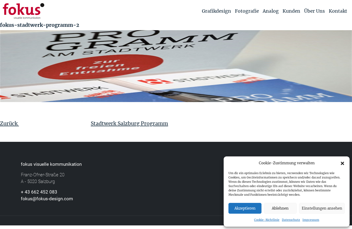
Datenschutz (291, 220)
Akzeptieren (244, 208)
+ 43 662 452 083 (39, 192)
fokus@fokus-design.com (47, 198)
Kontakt (338, 11)
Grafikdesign (216, 11)
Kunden (291, 11)
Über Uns (314, 11)
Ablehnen (280, 208)
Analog (271, 11)
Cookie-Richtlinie (266, 220)
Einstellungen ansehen (322, 208)
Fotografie (247, 11)
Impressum (310, 220)
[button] (342, 163)
